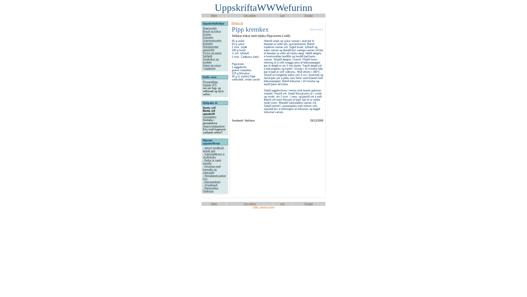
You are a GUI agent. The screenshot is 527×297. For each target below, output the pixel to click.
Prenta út (237, 23)
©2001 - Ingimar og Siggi (263, 207)
